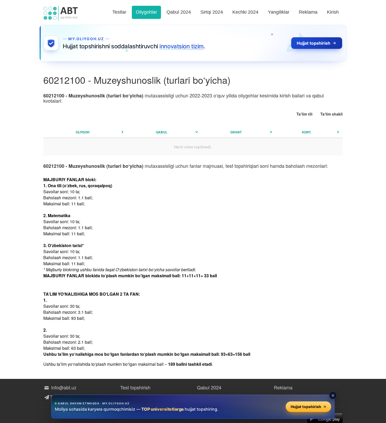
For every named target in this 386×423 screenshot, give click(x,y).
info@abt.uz (63, 387)
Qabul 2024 (178, 12)
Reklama (308, 12)
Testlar (119, 12)
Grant (236, 132)
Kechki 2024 (245, 12)
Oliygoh (83, 132)
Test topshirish (135, 387)
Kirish (333, 12)
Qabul (161, 132)
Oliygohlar (146, 12)
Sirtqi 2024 (211, 12)
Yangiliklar (278, 12)
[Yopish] (333, 395)
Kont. (306, 132)
